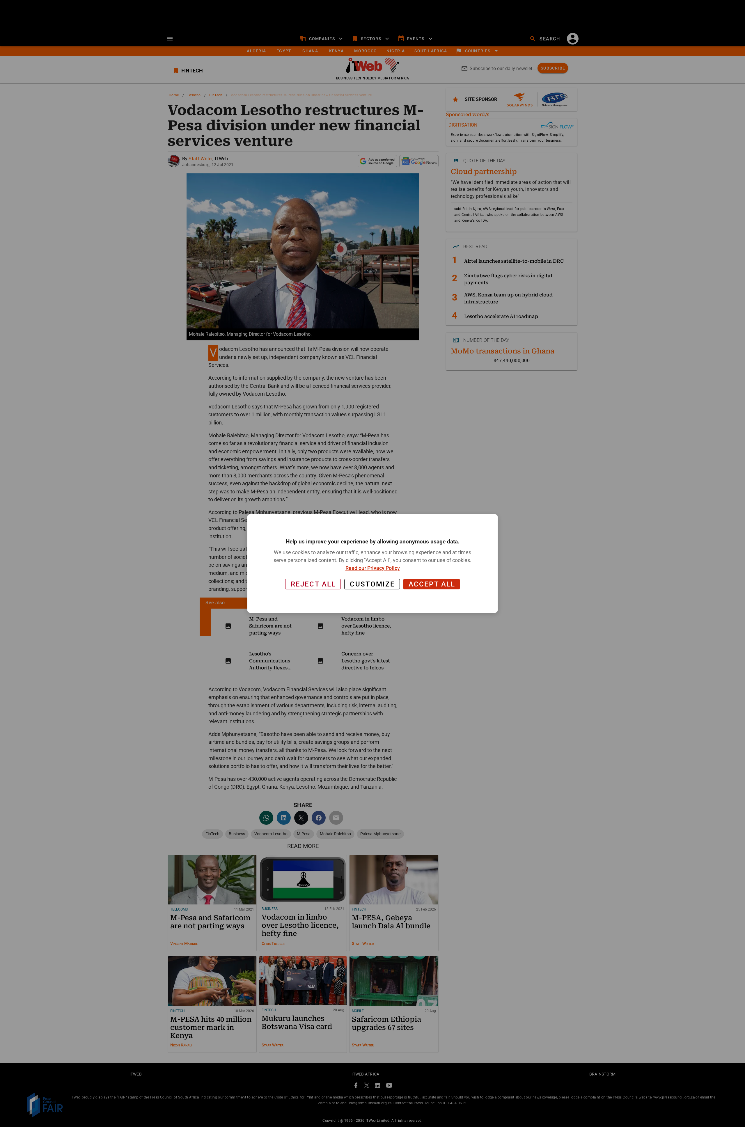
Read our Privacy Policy (372, 568)
